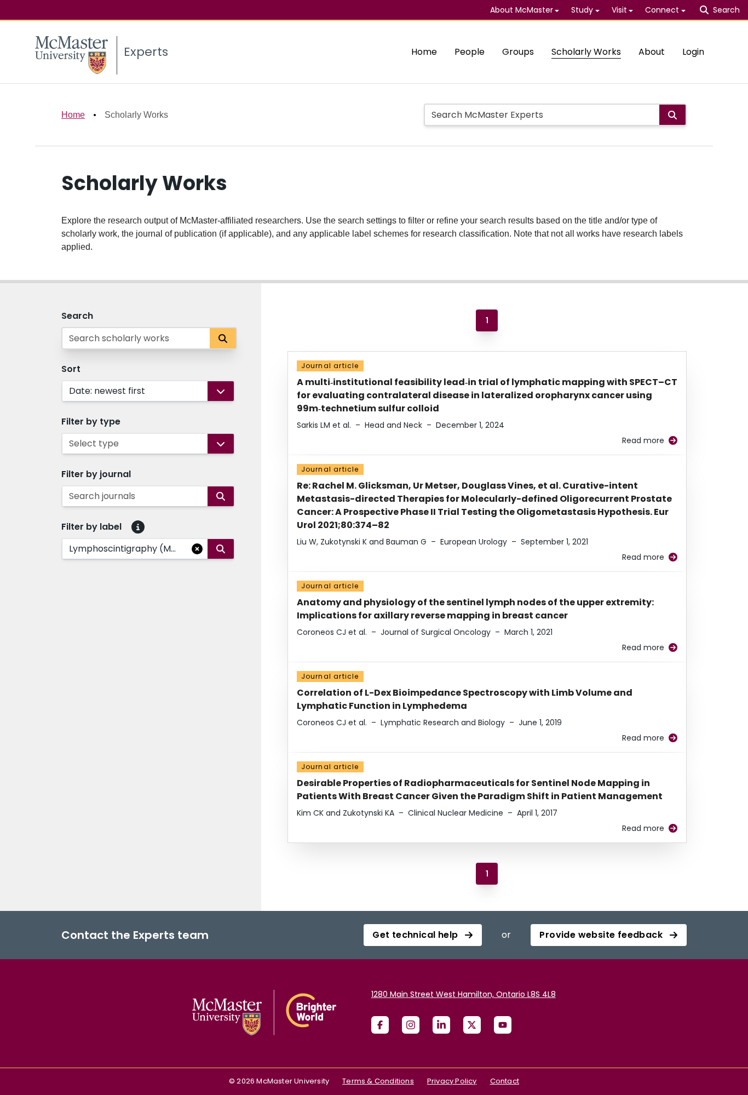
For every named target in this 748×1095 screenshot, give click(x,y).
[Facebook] (380, 1025)
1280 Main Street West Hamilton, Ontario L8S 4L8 (463, 994)
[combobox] (70, 391)
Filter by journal (96, 474)
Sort (70, 369)
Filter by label (91, 526)
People (469, 51)
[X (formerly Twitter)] (472, 1025)
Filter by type (90, 421)
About (651, 51)
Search (77, 315)
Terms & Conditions (378, 1081)
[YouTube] (502, 1025)
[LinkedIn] (441, 1025)
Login (693, 51)
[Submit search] (672, 115)
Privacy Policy (452, 1081)
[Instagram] (410, 1025)
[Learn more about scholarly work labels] (138, 527)
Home (424, 51)
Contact (504, 1081)
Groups (518, 51)
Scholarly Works (586, 51)
